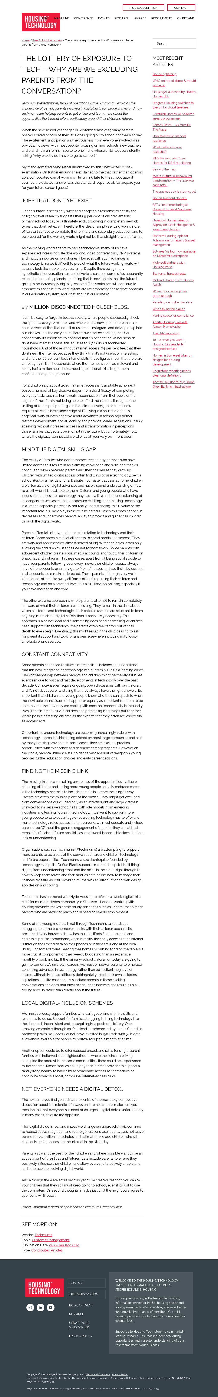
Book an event (81, 1305)
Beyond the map (164, 169)
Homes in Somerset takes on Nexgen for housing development (172, 360)
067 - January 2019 (64, 1245)
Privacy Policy (80, 1336)
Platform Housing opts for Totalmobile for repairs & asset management (174, 240)
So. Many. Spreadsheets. (169, 273)
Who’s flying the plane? (169, 309)
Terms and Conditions (98, 1374)
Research (76, 1314)
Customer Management (50, 1240)
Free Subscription (83, 1294)
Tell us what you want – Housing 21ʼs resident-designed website (169, 344)
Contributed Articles (47, 1250)
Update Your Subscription (79, 1325)
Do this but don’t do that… (170, 198)
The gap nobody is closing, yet (174, 191)
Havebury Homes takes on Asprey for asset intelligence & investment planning (174, 225)
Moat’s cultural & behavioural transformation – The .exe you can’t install (173, 180)
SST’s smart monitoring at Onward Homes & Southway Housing (172, 209)
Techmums (43, 1235)
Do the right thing (164, 74)
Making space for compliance (173, 315)
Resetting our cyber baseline (172, 302)
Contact (76, 1283)
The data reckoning (166, 333)
